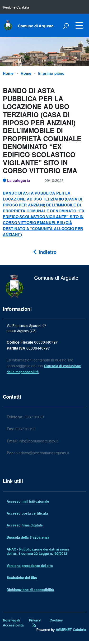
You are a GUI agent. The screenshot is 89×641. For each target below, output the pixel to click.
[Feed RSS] (34, 625)
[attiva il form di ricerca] (66, 25)
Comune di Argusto (36, 26)
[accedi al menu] (79, 25)
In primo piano (51, 73)
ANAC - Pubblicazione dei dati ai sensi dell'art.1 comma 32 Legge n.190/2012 (38, 551)
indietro (46, 251)
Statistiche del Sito (22, 577)
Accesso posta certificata (27, 513)
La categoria (18, 180)
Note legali (11, 620)
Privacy (35, 620)
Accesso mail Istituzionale (28, 501)
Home (8, 73)
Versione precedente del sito (30, 565)
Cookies (56, 620)
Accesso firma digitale (25, 525)
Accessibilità (13, 625)
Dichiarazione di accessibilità (30, 589)
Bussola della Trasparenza (28, 537)
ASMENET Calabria (71, 629)
